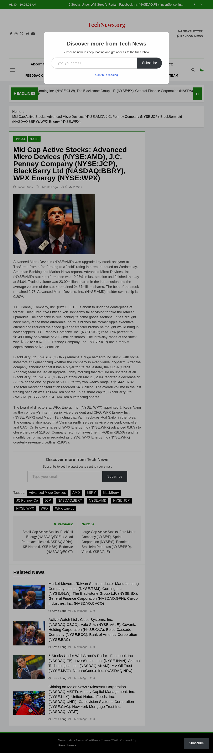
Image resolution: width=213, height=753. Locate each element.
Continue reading (106, 74)
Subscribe (149, 63)
